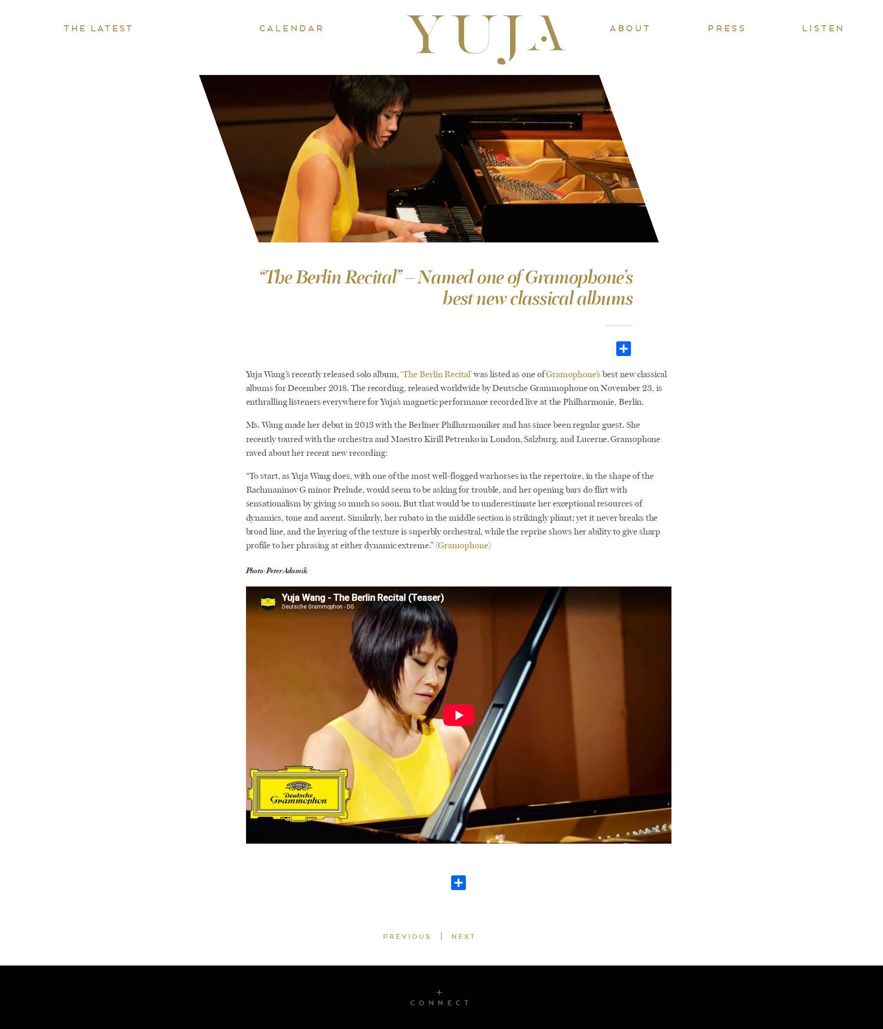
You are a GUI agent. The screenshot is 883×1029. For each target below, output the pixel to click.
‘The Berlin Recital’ (436, 374)
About (630, 28)
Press (727, 28)
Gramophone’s (573, 374)
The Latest (98, 28)
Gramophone (463, 545)
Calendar (291, 28)
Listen (823, 28)
